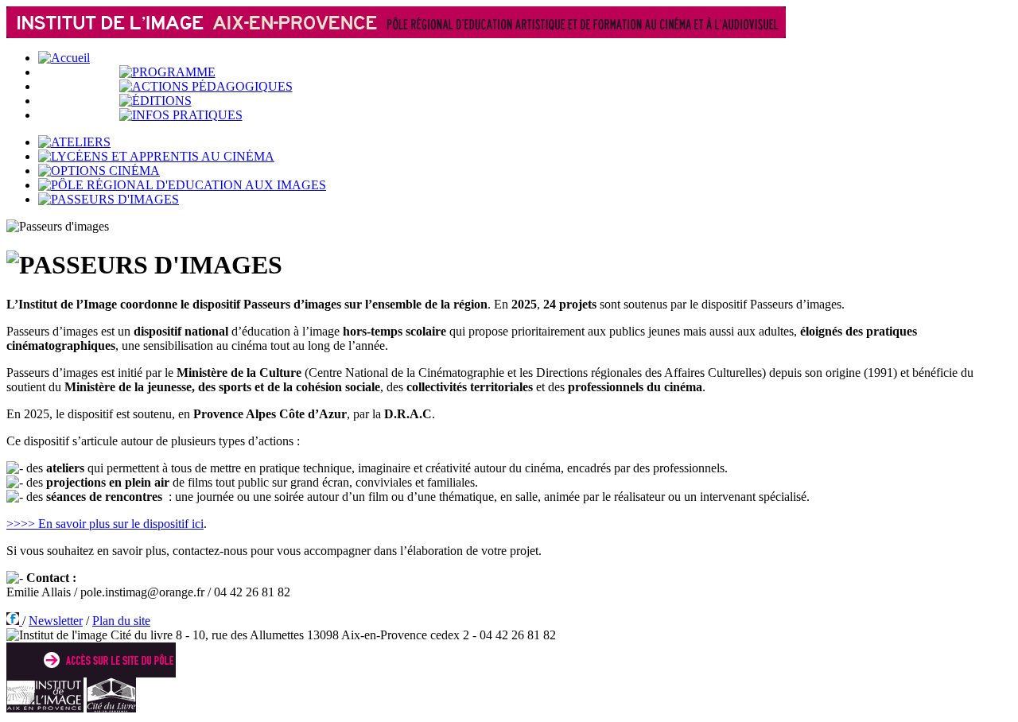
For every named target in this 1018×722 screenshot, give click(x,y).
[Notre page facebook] (14, 620)
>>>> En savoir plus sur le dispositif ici (105, 523)
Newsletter (56, 620)
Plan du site (121, 620)
